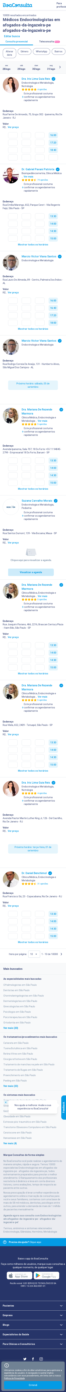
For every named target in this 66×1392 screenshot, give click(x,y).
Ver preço (13, 127)
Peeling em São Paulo (15, 1080)
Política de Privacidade (14, 1378)
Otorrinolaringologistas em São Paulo (23, 995)
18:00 (53, 322)
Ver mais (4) (10, 1143)
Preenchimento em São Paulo (19, 1075)
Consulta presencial (16, 41)
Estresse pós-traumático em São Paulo (25, 1121)
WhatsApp (41, 51)
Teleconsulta (49, 41)
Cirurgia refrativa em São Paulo (20, 1059)
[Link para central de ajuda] (5, 1242)
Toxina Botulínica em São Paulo (20, 1048)
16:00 (53, 135)
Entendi (33, 1385)
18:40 (53, 150)
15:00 (53, 238)
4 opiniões (42, 89)
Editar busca (12, 36)
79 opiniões (42, 180)
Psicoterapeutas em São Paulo (20, 1017)
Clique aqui (25, 1242)
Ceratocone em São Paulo (17, 1132)
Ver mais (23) (10, 1086)
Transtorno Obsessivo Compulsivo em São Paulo (29, 1127)
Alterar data (9, 53)
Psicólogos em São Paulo (17, 1011)
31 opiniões (42, 884)
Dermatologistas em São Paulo (20, 1001)
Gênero (24, 51)
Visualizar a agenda (31, 572)
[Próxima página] (61, 954)
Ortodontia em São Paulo (17, 1022)
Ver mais (28, 176)
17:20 (53, 142)
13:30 (53, 216)
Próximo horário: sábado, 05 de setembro (33, 385)
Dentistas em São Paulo (16, 990)
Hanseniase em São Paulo (17, 1138)
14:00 (53, 223)
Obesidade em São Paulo (16, 1116)
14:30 (53, 231)
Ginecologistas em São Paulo (19, 1006)
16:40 (53, 308)
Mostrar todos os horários (33, 244)
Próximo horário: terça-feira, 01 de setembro (33, 849)
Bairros (58, 51)
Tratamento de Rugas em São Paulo (23, 1070)
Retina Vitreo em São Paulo (18, 1053)
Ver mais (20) (10, 1028)
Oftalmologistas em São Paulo (20, 985)
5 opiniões (42, 424)
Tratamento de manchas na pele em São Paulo (28, 1064)
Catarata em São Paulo (16, 1043)
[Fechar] (6, 1102)
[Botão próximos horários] (60, 67)
